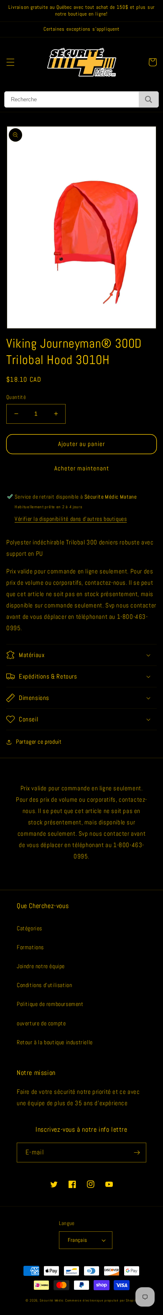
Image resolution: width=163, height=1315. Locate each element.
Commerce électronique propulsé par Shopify (101, 1300)
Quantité (16, 397)
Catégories (29, 928)
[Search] (148, 99)
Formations (30, 947)
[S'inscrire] (136, 1152)
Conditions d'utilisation (44, 985)
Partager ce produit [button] (38, 741)
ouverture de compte (41, 1023)
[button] (10, 62)
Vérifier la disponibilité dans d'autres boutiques (71, 519)
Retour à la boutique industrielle (55, 1042)
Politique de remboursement (50, 1004)
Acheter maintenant (81, 468)
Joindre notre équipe (41, 966)
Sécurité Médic (52, 1300)
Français (77, 1240)
